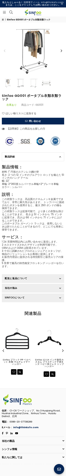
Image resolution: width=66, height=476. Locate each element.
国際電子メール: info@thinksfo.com (33, 3)
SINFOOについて (15, 297)
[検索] (11, 12)
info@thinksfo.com (25, 427)
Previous (4, 51)
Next (61, 51)
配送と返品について (16, 278)
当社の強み (11, 287)
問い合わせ (34, 121)
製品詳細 (10, 156)
